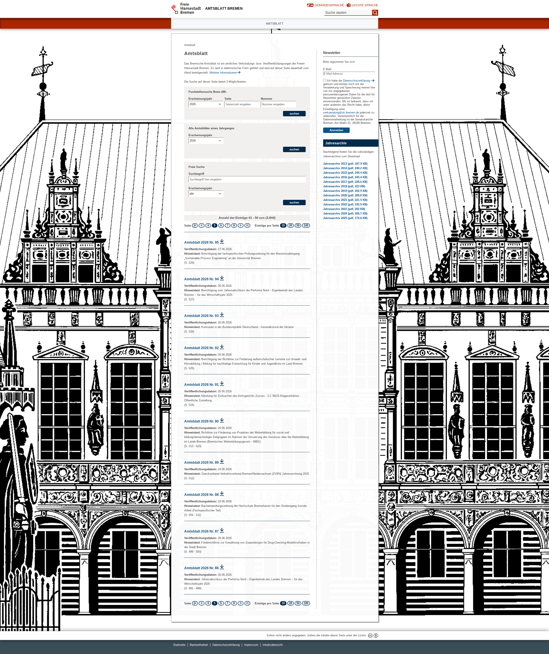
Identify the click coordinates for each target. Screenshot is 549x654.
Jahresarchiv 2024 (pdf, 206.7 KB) (345, 213)
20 (290, 225)
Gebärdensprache (329, 5)
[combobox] (206, 104)
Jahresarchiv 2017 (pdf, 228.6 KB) (345, 181)
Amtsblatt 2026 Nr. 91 (201, 384)
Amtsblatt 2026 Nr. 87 (201, 531)
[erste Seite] (195, 225)
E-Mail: (327, 69)
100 (306, 225)
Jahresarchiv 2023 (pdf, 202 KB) (344, 209)
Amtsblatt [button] (274, 23)
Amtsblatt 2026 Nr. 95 (201, 242)
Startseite (179, 644)
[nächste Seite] (241, 225)
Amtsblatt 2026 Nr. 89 (201, 462)
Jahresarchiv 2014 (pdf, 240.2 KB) (345, 168)
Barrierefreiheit (199, 644)
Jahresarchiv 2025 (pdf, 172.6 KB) (345, 218)
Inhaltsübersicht (273, 644)
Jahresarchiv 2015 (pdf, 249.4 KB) (345, 172)
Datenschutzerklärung (356, 80)
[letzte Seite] (247, 225)
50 (297, 225)
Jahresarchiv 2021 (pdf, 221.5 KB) (345, 200)
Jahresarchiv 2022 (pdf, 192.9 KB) (345, 204)
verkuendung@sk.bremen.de (341, 112)
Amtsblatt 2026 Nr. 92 (201, 348)
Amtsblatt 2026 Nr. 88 (201, 494)
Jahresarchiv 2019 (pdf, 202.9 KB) (345, 190)
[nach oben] (535, 640)
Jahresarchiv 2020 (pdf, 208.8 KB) (345, 195)
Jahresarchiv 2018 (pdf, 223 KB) (344, 186)
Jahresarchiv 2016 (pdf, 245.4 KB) (345, 177)
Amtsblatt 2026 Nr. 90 (201, 421)
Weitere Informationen (223, 72)
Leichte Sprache (365, 5)
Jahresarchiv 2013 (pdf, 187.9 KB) (345, 163)
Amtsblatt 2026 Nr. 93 (201, 316)
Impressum (251, 644)
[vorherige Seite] (201, 225)
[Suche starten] (375, 13)
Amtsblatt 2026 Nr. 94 (201, 279)
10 (283, 225)
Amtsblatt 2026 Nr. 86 (201, 568)
